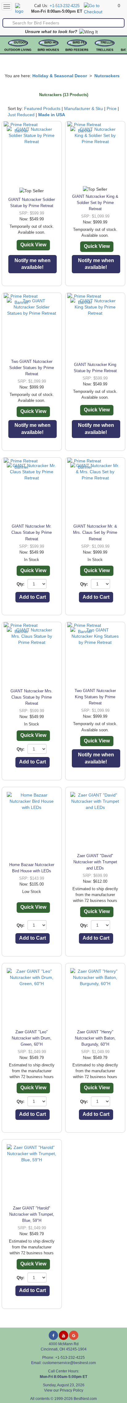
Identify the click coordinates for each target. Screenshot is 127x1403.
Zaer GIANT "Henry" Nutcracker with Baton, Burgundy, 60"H (95, 1038)
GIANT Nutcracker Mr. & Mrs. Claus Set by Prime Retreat (95, 532)
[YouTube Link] (63, 1335)
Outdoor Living (17, 50)
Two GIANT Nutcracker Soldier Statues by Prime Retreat (31, 367)
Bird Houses (48, 50)
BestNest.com (85, 1399)
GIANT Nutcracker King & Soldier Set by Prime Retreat (95, 202)
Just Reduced (21, 114)
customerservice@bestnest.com (69, 1363)
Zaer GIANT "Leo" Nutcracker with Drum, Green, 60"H (31, 1038)
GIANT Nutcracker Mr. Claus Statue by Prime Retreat (31, 532)
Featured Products (42, 108)
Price (112, 108)
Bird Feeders (76, 50)
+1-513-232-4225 (65, 6)
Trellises (104, 50)
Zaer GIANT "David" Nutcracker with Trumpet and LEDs (95, 861)
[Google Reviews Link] (73, 1335)
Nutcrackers (107, 75)
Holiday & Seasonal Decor (59, 75)
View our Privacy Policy (63, 1390)
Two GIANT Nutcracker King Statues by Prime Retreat (95, 696)
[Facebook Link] (53, 1335)
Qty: (20, 584)
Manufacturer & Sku (83, 108)
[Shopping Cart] (100, 8)
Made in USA (51, 114)
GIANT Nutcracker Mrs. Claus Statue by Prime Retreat (31, 697)
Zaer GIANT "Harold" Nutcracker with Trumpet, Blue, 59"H (31, 1214)
